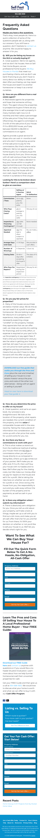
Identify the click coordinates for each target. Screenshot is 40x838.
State (6, 577)
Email (7, 597)
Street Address (8, 746)
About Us (10, 823)
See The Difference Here (20, 725)
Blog (35, 823)
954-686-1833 (16, 685)
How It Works (32, 820)
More (33, 16)
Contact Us (25, 16)
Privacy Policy (27, 823)
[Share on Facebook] (4, 700)
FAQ (4, 823)
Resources (18, 823)
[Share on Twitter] (7, 700)
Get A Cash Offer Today (10, 820)
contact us (31, 46)
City (6, 571)
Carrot (33, 835)
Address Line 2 (8, 752)
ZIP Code (7, 583)
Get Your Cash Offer (11, 16)
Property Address (12, 566)
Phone (7, 590)
